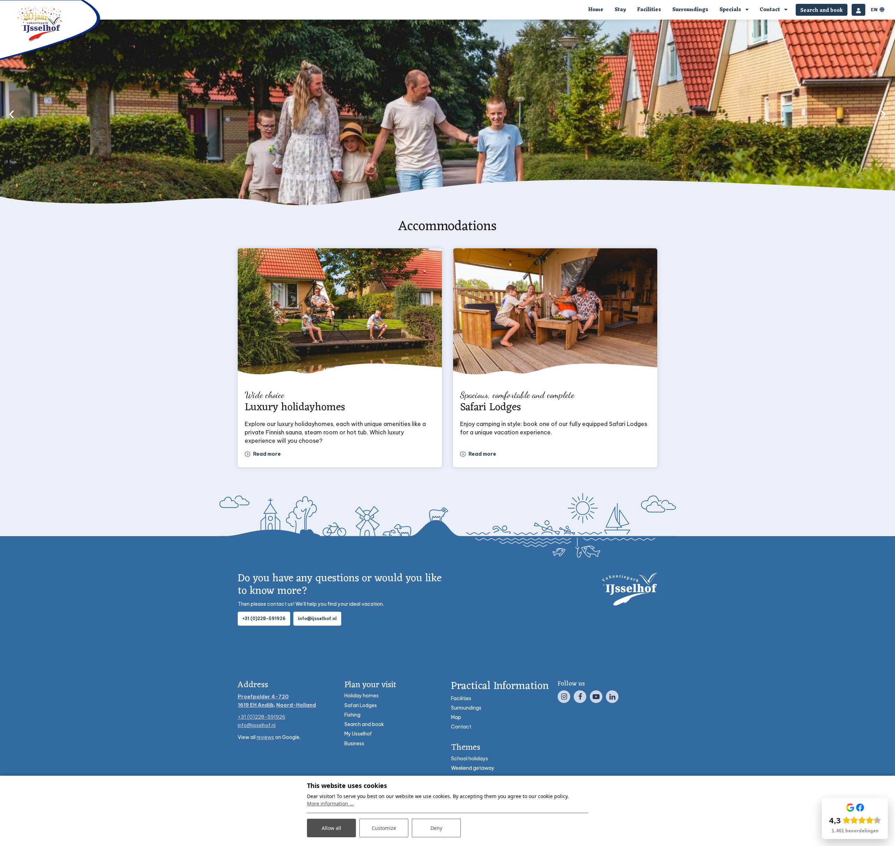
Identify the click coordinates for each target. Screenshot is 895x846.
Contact (461, 727)
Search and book (364, 724)
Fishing (352, 715)
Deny (436, 828)
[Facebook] (580, 696)
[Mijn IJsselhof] (858, 10)
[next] (883, 114)
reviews (265, 737)
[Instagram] (564, 696)
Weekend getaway (472, 768)
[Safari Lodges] (555, 314)
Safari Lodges (360, 705)
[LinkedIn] (612, 696)
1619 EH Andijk (256, 705)
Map (456, 717)
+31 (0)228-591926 (264, 618)
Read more (267, 454)
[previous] (11, 114)
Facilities (461, 698)
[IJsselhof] (40, 24)
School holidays (469, 758)
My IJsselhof (358, 734)
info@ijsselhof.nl (317, 618)
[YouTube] (596, 696)
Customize (384, 828)
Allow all (331, 828)
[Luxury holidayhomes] (340, 314)
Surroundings (466, 708)
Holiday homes (361, 695)
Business (354, 743)
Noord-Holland (296, 705)
